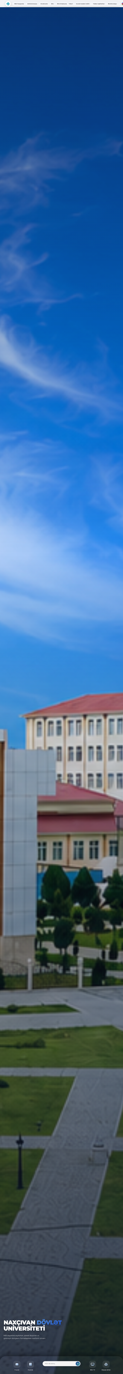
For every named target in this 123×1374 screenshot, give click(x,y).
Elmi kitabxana (62, 3)
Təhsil (71, 3)
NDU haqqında (19, 3)
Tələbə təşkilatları (99, 3)
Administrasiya (32, 3)
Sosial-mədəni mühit (83, 3)
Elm (52, 3)
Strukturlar (44, 3)
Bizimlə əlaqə (112, 3)
